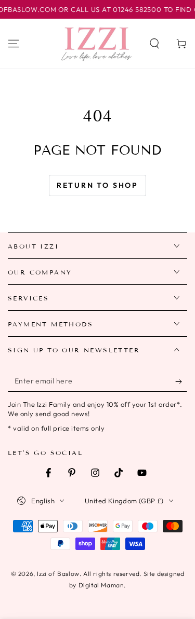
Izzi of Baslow (58, 573)
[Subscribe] (181, 381)
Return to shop (97, 185)
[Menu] (13, 43)
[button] (154, 43)
